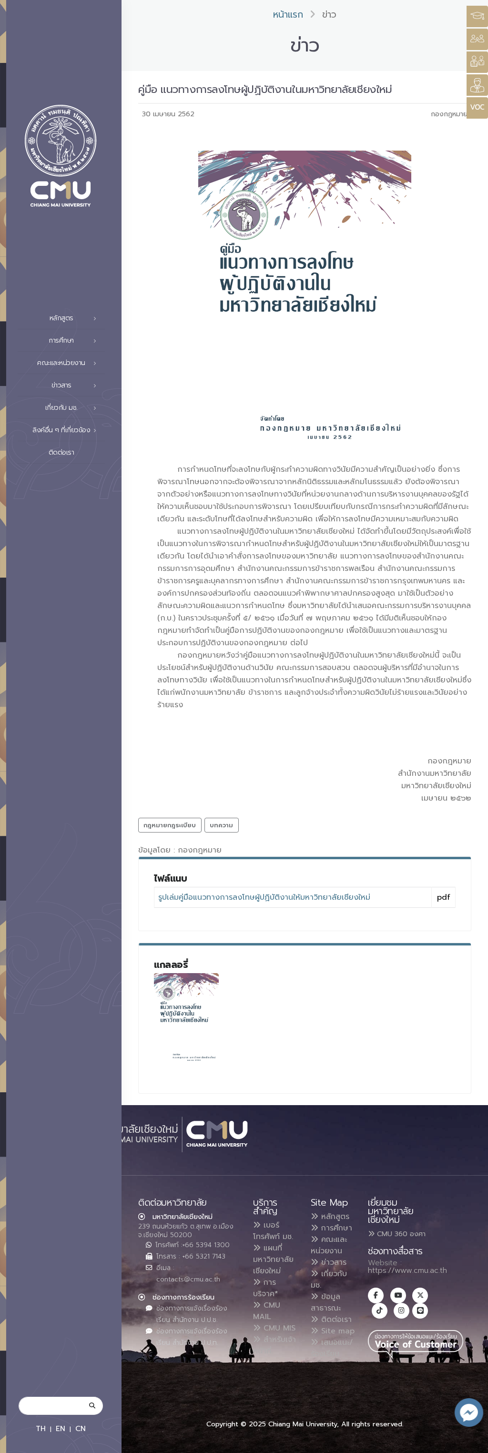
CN (80, 1428)
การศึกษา (335, 1228)
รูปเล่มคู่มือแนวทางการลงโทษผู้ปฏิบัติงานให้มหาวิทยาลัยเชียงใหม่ (264, 897)
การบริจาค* (265, 1288)
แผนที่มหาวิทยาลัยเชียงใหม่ (273, 1259)
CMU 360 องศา (400, 1234)
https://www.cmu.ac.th (407, 1270)
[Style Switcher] (477, 39)
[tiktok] (379, 1311)
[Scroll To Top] (471, 1442)
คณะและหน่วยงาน (329, 1245)
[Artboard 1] (186, 1019)
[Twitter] (420, 1295)
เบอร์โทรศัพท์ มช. (273, 1230)
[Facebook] (376, 1295)
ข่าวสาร (332, 1262)
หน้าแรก (288, 14)
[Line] (420, 1311)
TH (41, 1428)
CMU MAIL (266, 1311)
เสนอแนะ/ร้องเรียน (332, 1348)
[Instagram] (401, 1311)
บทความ (221, 825)
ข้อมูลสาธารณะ (326, 1302)
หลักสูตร (333, 1216)
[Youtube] (398, 1295)
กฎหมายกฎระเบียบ (169, 825)
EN (60, 1428)
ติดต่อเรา (61, 452)
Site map (336, 1331)
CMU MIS (278, 1328)
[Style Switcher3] (477, 16)
